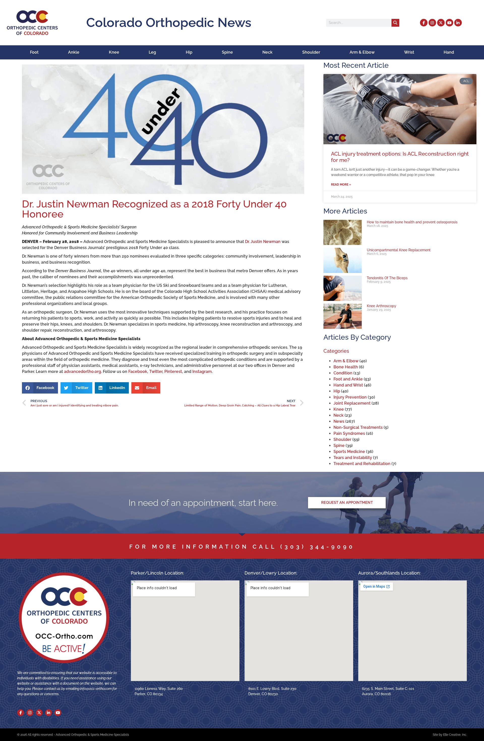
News (339, 421)
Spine (227, 52)
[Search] (395, 23)
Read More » (341, 184)
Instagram (202, 371)
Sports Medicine (349, 451)
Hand (449, 52)
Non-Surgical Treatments (358, 427)
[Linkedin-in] (458, 22)
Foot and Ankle (348, 379)
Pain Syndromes (349, 433)
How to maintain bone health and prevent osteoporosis (412, 222)
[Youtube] (449, 22)
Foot (34, 52)
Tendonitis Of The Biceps (387, 278)
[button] (40, 388)
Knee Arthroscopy (381, 306)
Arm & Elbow (362, 52)
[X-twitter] (441, 22)
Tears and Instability (353, 457)
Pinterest (173, 371)
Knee (114, 52)
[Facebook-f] (424, 22)
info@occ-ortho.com (96, 689)
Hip (189, 52)
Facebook (137, 371)
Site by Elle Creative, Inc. (450, 734)
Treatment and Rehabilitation (362, 463)
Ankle (73, 52)
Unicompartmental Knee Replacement (399, 250)
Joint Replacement (352, 403)
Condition (343, 373)
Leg (152, 52)
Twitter (155, 371)
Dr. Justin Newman (263, 241)
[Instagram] (432, 22)
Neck (267, 52)
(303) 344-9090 (317, 546)
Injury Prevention (350, 397)
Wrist (409, 52)
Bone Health (346, 367)
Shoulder (311, 52)
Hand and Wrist (348, 385)
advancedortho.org (82, 371)
